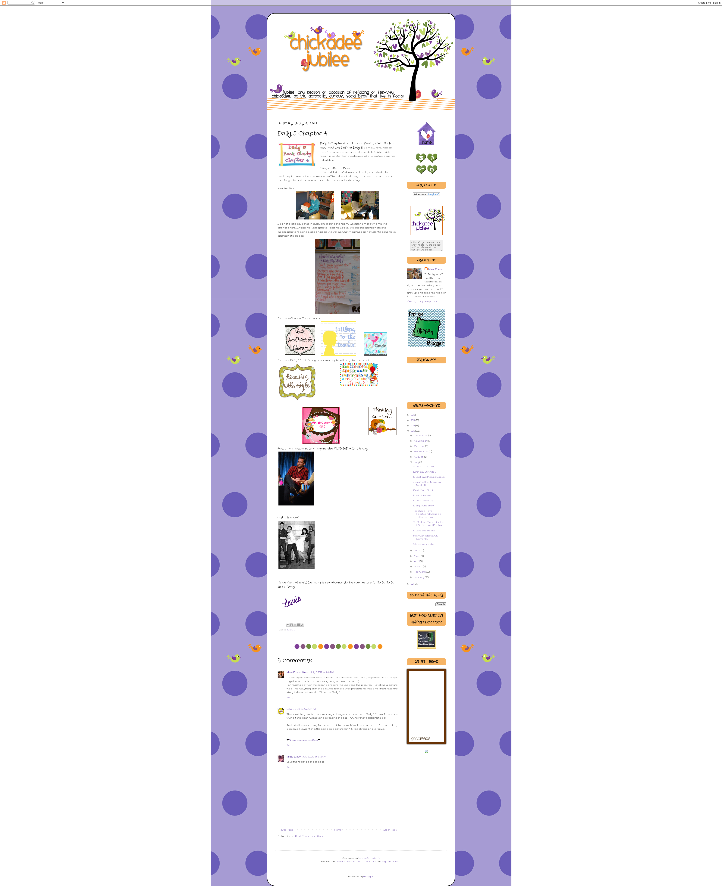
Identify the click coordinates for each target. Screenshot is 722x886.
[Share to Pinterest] (302, 625)
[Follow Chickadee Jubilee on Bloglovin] (426, 195)
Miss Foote (435, 269)
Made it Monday (423, 500)
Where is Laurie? (423, 466)
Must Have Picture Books (429, 477)
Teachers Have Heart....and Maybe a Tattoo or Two (427, 514)
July (416, 462)
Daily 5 (291, 630)
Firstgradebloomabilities (303, 740)
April (417, 561)
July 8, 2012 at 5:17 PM (304, 709)
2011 (413, 584)
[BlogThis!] (291, 625)
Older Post (390, 829)
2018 (413, 415)
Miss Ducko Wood (298, 672)
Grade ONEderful (369, 858)
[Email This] (288, 625)
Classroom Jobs (424, 544)
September (421, 451)
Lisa (289, 709)
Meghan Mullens (390, 861)
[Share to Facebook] (298, 625)
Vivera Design (345, 861)
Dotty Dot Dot (365, 861)
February (420, 571)
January (419, 577)
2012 (413, 431)
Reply (290, 697)
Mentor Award (422, 495)
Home (337, 829)
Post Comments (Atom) (309, 836)
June (417, 550)
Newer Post (285, 829)
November (421, 441)
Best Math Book (423, 490)
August (419, 456)
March (418, 566)
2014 (413, 420)
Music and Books (424, 530)
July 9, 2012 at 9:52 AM (314, 756)
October (419, 446)
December (421, 435)
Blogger (368, 876)
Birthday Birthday (424, 472)
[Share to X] (295, 625)
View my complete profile (422, 301)
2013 (413, 425)
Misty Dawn (294, 756)
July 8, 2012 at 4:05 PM (322, 672)
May (417, 556)
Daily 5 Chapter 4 (424, 505)
